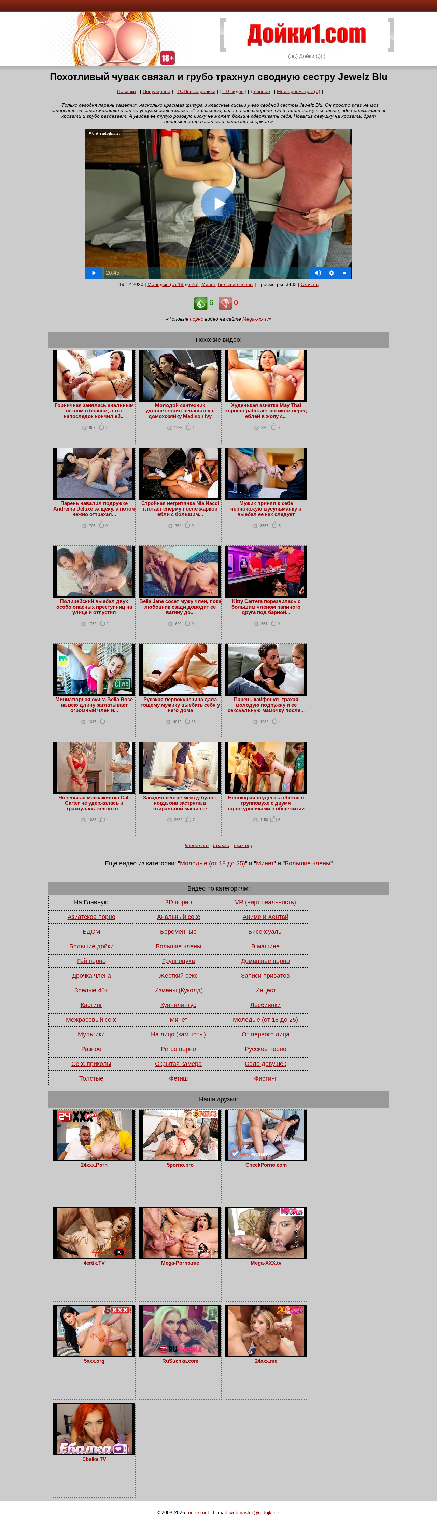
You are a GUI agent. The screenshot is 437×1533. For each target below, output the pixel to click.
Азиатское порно (91, 916)
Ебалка (221, 845)
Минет (208, 284)
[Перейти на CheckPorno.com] (266, 1158)
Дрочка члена (91, 975)
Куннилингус (178, 1005)
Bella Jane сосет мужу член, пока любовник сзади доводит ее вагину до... (180, 607)
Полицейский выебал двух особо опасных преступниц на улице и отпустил (94, 607)
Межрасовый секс (91, 1019)
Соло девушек (265, 1063)
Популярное (156, 91)
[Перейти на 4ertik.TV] (94, 1256)
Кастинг (91, 1005)
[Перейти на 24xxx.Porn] (94, 1158)
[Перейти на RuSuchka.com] (180, 1354)
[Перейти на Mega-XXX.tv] (266, 1256)
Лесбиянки (265, 1005)
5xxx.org (243, 845)
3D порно (178, 902)
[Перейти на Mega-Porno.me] (180, 1256)
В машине (265, 946)
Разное (91, 1049)
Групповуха (178, 961)
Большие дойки (91, 946)
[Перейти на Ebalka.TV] (94, 1452)
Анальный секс (178, 916)
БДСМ (91, 931)
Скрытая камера (178, 1063)
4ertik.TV (94, 1263)
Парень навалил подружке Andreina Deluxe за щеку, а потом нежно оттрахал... (94, 509)
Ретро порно (178, 1049)
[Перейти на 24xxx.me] (266, 1354)
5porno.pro (197, 845)
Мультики (91, 1034)
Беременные (178, 931)
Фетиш (178, 1078)
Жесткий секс (178, 975)
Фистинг (265, 1078)
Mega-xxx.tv (255, 319)
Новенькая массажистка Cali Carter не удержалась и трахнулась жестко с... (94, 803)
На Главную (91, 902)
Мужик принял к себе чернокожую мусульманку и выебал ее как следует (265, 509)
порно (196, 319)
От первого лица (266, 1034)
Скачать (310, 284)
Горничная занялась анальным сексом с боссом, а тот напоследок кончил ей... (94, 411)
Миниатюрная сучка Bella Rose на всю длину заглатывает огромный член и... (94, 705)
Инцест (265, 990)
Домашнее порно (265, 961)
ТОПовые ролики (196, 91)
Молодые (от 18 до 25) (173, 284)
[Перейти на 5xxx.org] (94, 1354)
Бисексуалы (265, 931)
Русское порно (265, 1049)
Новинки (126, 91)
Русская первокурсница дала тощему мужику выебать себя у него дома (180, 705)
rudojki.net (197, 1512)
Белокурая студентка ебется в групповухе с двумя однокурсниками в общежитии (266, 803)
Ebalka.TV (94, 1459)
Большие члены (235, 284)
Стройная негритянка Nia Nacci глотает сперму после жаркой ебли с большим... (180, 509)
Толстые (91, 1078)
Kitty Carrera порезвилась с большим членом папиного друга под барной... (265, 607)
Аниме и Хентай (265, 916)
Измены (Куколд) (178, 990)
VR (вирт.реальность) (265, 902)
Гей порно (91, 961)
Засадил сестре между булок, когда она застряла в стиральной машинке (180, 803)
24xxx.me (266, 1361)
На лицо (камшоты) (178, 1034)
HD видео (233, 91)
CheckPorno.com (266, 1165)
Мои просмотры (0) (298, 91)
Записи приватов (265, 975)
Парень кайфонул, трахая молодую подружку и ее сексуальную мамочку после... (266, 705)
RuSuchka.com (180, 1361)
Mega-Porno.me (180, 1263)
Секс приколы (91, 1063)
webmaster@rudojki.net (255, 1512)
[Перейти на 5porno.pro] (180, 1158)
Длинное (260, 91)
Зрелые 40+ (91, 990)
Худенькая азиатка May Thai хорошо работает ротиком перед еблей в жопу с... (266, 411)
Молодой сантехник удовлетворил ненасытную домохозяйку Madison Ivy (180, 411)
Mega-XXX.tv (266, 1263)
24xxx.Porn (94, 1165)
